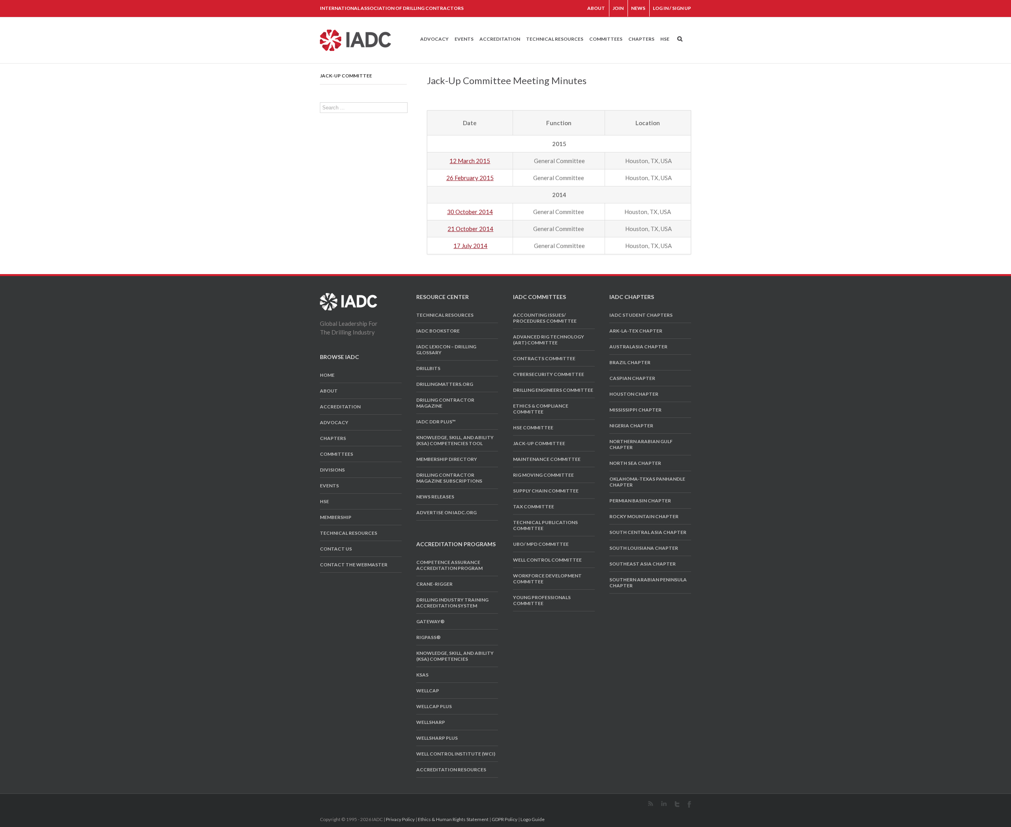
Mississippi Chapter (635, 410)
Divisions (332, 470)
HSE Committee (533, 427)
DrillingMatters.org (444, 384)
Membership (335, 517)
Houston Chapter (633, 394)
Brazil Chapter (629, 362)
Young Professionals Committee (542, 600)
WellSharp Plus (437, 738)
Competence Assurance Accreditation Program (449, 565)
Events (464, 39)
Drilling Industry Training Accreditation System (452, 603)
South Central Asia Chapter (647, 532)
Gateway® (430, 621)
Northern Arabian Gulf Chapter (641, 444)
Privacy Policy (400, 819)
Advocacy (434, 39)
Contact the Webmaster (353, 565)
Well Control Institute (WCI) (455, 754)
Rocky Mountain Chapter (643, 516)
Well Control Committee (547, 560)
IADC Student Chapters (641, 315)
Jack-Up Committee (346, 76)
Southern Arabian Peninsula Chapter (648, 582)
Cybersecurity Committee (548, 374)
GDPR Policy (504, 819)
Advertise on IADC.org (446, 512)
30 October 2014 (470, 211)
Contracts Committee (544, 358)
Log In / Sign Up (672, 8)
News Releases (435, 497)
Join (618, 8)
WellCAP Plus (434, 706)
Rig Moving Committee (543, 475)
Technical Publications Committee (545, 525)
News (638, 8)
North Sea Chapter (635, 463)
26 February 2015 (470, 177)
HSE (664, 39)
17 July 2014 (470, 245)
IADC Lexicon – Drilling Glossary (446, 349)
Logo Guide (533, 819)
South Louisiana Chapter (643, 548)
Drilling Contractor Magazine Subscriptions (449, 478)
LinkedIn (664, 803)
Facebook (689, 804)
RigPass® (428, 637)
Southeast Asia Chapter (642, 564)
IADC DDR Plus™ (436, 422)
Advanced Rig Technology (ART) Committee (548, 340)
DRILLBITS (428, 368)
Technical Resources (554, 39)
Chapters (641, 39)
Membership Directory (446, 459)
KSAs (422, 675)
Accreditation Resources (451, 769)
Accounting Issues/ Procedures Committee (545, 318)
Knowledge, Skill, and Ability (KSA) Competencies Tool (455, 440)
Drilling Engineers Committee (553, 390)
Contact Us (336, 549)
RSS (650, 803)
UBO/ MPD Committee (541, 544)
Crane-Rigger (434, 584)
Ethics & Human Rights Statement (453, 819)
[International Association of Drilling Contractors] (348, 297)
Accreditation (499, 39)
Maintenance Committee (547, 459)
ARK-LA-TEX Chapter (635, 331)
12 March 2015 (469, 160)
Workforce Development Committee (547, 579)
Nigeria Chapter (631, 426)
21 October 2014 (470, 228)
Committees (605, 39)
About (596, 8)
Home (327, 375)
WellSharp (430, 722)
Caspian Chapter (632, 378)
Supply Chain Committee (546, 491)
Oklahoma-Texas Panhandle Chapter (647, 482)
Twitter (677, 804)
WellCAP (427, 691)
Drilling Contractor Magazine (445, 403)
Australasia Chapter (638, 347)
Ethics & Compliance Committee (540, 409)
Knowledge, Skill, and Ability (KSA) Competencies (455, 656)
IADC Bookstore (438, 331)
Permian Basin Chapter (640, 501)
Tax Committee (533, 506)
